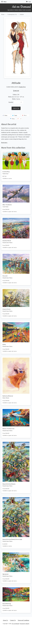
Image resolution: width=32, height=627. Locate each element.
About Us (5, 620)
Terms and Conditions (23, 620)
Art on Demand (15, 623)
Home (2, 14)
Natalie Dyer (22, 87)
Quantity (11, 102)
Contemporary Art (12, 14)
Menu (4, 1)
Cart (29, 1)
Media (13, 99)
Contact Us (13, 620)
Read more (4, 142)
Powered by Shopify (24, 623)
